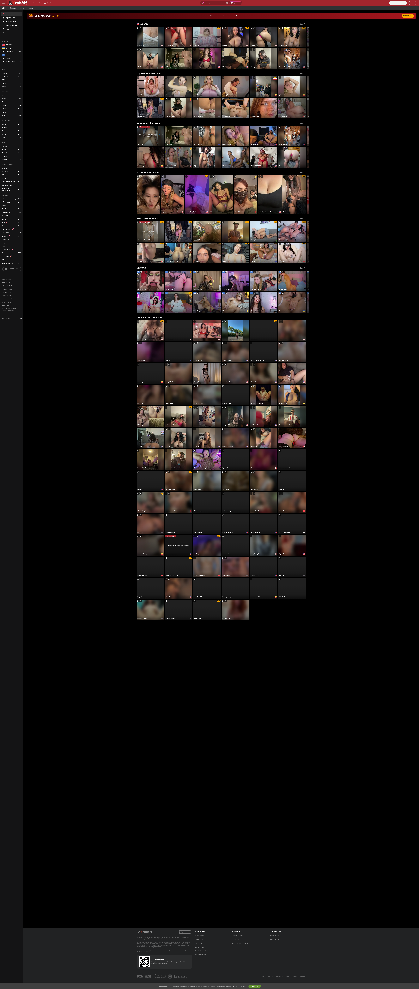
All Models (5, 305)
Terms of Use (6, 295)
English (183, 932)
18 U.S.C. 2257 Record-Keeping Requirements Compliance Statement (283, 976)
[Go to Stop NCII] (180, 976)
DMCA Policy (199, 943)
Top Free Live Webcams (149, 73)
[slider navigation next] (304, 48)
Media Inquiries (7, 289)
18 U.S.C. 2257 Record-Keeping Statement (9, 309)
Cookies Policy (199, 947)
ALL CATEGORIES (13, 269)
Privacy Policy (6, 292)
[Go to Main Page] (18, 3)
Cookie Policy (231, 986)
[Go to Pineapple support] (170, 976)
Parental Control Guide (202, 951)
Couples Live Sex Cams (148, 123)
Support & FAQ (6, 279)
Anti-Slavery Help (200, 955)
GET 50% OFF (407, 16)
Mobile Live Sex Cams (148, 172)
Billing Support (6, 282)
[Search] (227, 2)
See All (303, 24)
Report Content (7, 286)
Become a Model (7, 299)
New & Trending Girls (147, 218)
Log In (413, 3)
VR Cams (141, 268)
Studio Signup (6, 302)
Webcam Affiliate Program (240, 943)
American (145, 24)
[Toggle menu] (3, 3)
